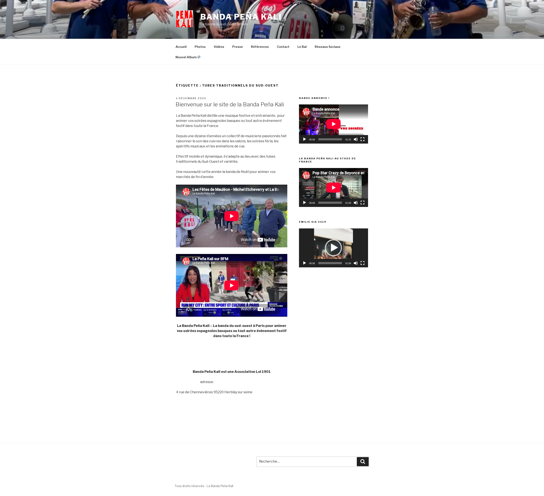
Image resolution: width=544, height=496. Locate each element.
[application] (333, 123)
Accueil (181, 46)
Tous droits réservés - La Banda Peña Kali (204, 486)
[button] (333, 247)
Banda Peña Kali (241, 16)
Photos (200, 46)
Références (260, 46)
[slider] (330, 263)
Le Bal (302, 46)
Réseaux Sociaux (327, 46)
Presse (237, 46)
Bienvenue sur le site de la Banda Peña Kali (230, 104)
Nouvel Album (186, 57)
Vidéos (219, 46)
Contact (283, 46)
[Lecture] (304, 139)
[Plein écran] (362, 139)
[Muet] (356, 139)
